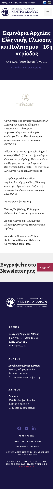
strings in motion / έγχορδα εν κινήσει (18, 2)
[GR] (44, 3)
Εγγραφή (45, 267)
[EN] (49, 3)
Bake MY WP (26, 466)
